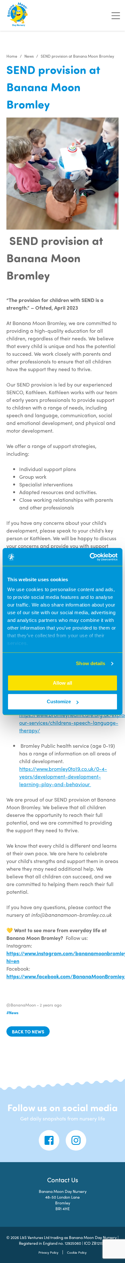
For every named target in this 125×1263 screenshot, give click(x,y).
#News (12, 1012)
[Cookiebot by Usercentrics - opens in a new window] (90, 557)
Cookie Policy (77, 1252)
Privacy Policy (48, 1252)
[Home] (18, 15)
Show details (90, 663)
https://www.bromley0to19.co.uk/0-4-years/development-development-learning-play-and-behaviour (63, 776)
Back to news (28, 1031)
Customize (59, 702)
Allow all (62, 683)
